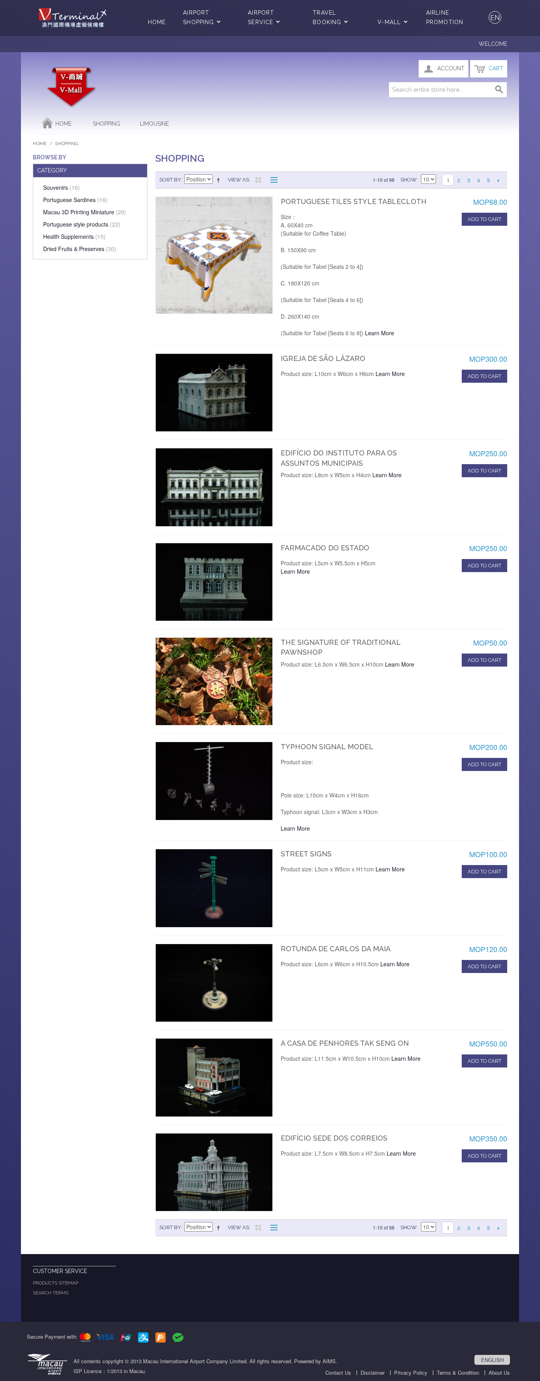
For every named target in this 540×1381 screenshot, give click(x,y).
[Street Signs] (214, 888)
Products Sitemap (55, 1283)
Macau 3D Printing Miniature (84, 212)
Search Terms (50, 1293)
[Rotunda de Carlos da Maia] (214, 983)
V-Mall (389, 22)
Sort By (170, 180)
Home (157, 22)
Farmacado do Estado (325, 548)
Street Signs (306, 854)
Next (498, 180)
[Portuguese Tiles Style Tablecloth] (214, 255)
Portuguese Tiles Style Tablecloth (354, 201)
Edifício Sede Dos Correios (334, 1138)
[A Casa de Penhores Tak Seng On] (214, 1077)
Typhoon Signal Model (327, 746)
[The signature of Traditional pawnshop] (214, 681)
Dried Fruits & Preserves (79, 249)
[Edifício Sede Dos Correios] (214, 1172)
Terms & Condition (458, 1372)
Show (408, 180)
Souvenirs (61, 187)
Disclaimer (373, 1372)
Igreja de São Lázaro (323, 358)
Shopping (106, 124)
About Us (499, 1372)
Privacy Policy (410, 1372)
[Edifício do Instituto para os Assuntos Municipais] (214, 487)
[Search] (499, 90)
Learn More (379, 333)
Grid (258, 180)
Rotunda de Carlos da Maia (336, 949)
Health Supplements (74, 236)
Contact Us (338, 1372)
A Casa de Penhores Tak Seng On (345, 1043)
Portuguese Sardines (75, 200)
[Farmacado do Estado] (214, 582)
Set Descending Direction (220, 180)
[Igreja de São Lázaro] (214, 392)
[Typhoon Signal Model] (214, 781)
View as (238, 180)
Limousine (154, 124)
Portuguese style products (81, 224)
